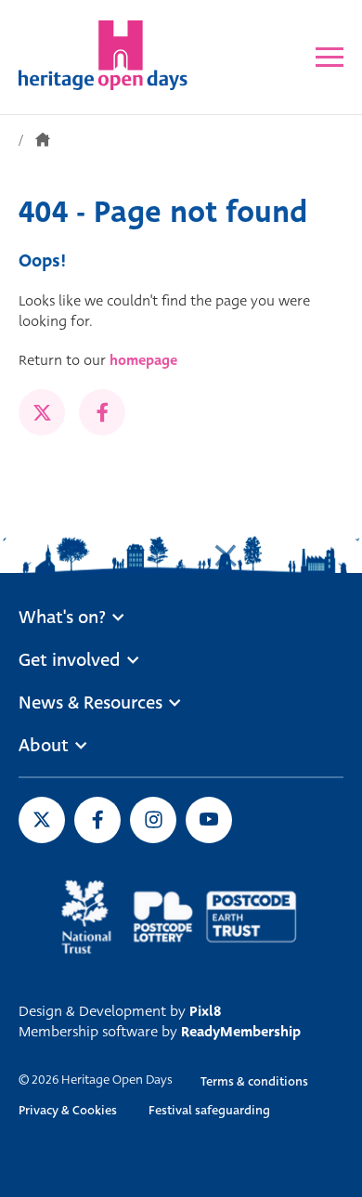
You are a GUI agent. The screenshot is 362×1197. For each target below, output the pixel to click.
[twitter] (42, 412)
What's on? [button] (62, 617)
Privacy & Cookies (68, 1110)
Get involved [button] (70, 660)
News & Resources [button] (90, 703)
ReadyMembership (241, 1031)
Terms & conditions (254, 1081)
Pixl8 (205, 1011)
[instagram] (153, 820)
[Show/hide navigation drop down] (329, 57)
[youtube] (209, 820)
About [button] (44, 746)
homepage (143, 360)
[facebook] (102, 412)
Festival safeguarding (209, 1110)
